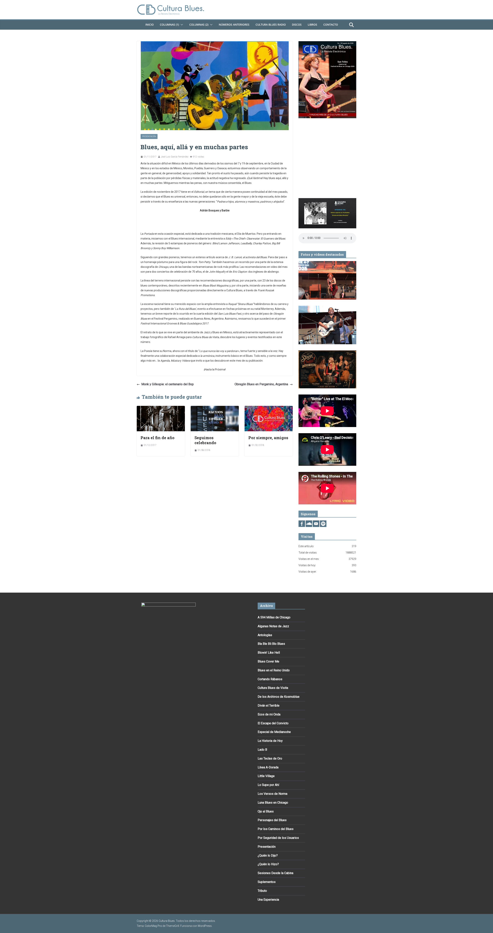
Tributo (262, 891)
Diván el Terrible (268, 705)
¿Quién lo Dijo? (268, 855)
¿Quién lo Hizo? (268, 864)
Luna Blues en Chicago (273, 802)
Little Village (266, 776)
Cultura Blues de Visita (273, 688)
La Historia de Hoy (270, 741)
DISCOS (297, 24)
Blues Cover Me (268, 661)
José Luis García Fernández (174, 156)
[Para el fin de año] (161, 408)
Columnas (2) (198, 24)
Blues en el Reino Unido (274, 670)
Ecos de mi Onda (269, 714)
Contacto (330, 24)
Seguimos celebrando (205, 440)
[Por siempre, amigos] (269, 408)
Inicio (149, 24)
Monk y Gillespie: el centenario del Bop (167, 384)
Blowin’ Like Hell (269, 652)
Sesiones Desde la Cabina (275, 873)
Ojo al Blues (266, 811)
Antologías (265, 635)
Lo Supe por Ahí (268, 785)
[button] (181, 24)
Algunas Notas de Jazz (273, 626)
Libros (312, 24)
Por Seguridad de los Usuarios (278, 838)
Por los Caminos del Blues (275, 829)
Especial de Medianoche (274, 732)
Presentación (149, 136)
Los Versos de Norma (272, 794)
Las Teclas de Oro (270, 758)
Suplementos (267, 882)
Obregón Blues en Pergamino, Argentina (261, 384)
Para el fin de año (157, 437)
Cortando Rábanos (270, 679)
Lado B (262, 749)
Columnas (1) (169, 24)
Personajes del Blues (272, 820)
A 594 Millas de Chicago (274, 617)
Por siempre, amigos (268, 437)
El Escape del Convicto (273, 723)
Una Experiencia (268, 899)
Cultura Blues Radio (271, 24)
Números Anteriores (234, 24)
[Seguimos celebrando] (215, 408)
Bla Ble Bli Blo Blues (271, 644)
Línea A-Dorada (268, 767)
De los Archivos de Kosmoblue (278, 696)
